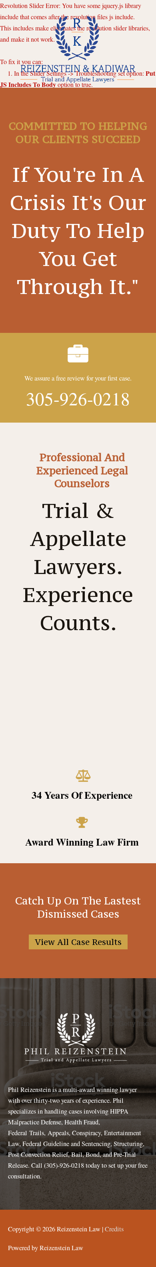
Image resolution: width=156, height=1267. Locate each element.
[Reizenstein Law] (77, 47)
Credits (114, 1229)
